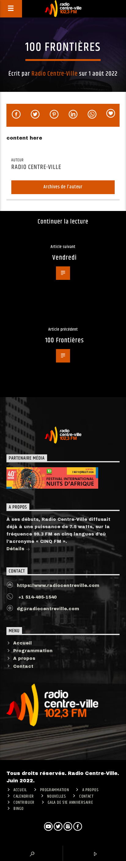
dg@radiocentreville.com (48, 609)
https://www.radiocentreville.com (58, 585)
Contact (23, 666)
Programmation (33, 651)
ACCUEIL (20, 790)
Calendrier (23, 796)
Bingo (18, 808)
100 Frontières (64, 340)
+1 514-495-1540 (37, 597)
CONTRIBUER (24, 802)
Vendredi (64, 257)
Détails (16, 549)
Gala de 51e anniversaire (70, 802)
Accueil (22, 643)
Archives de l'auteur (63, 187)
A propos (24, 658)
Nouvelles (56, 796)
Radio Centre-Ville (54, 74)
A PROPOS (90, 790)
